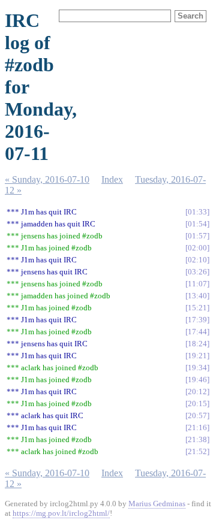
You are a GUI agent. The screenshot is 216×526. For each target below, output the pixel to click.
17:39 (197, 319)
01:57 (197, 235)
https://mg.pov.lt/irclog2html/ (61, 513)
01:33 (197, 211)
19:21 (197, 355)
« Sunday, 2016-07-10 (47, 179)
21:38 (197, 439)
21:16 (197, 427)
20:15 (197, 403)
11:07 (197, 283)
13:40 (197, 295)
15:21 (197, 307)
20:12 (197, 391)
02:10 (197, 259)
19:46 (197, 379)
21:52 (197, 451)
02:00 (197, 247)
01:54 (197, 223)
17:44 (197, 331)
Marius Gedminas (156, 503)
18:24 (197, 343)
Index (112, 179)
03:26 (197, 271)
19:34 (197, 367)
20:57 (197, 415)
